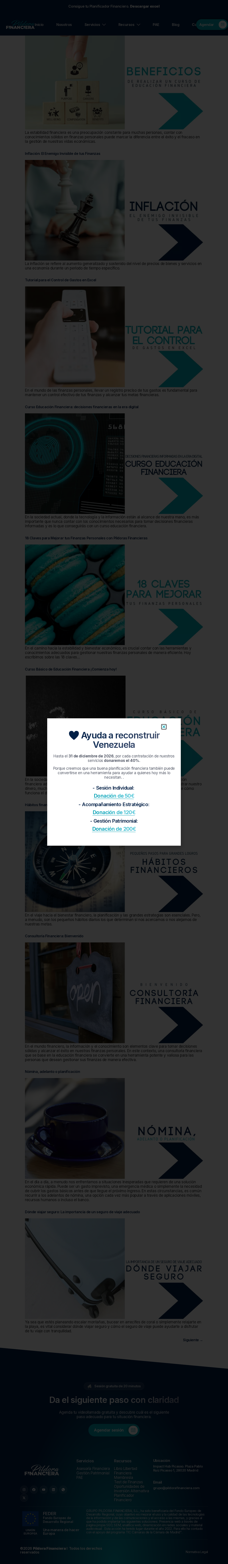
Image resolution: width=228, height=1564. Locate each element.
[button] (164, 727)
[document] (114, 782)
